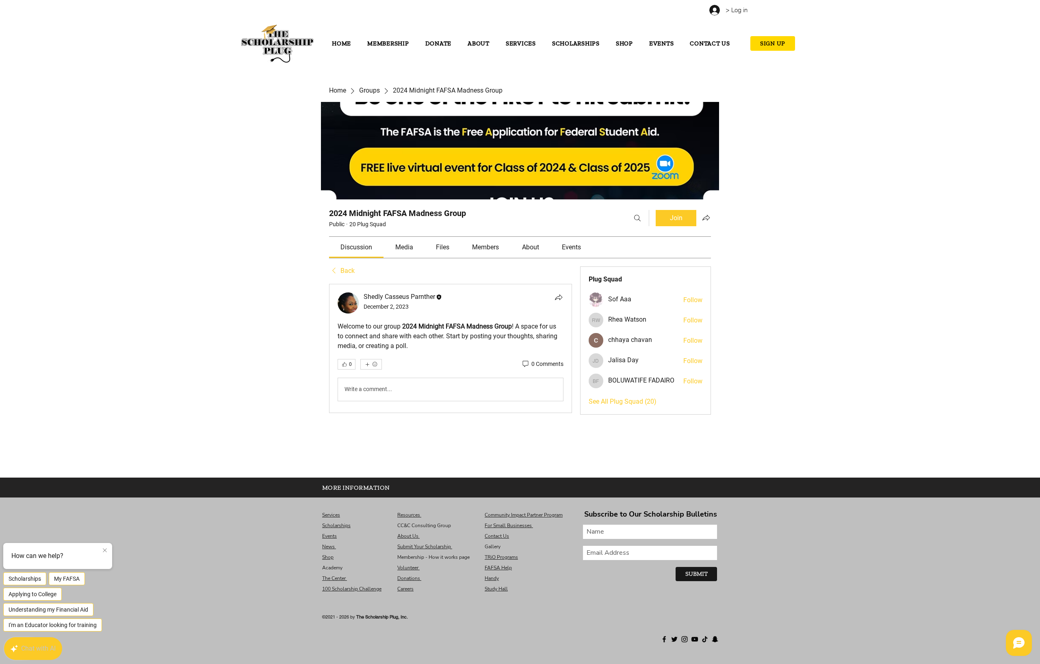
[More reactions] (371, 364)
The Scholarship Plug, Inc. (382, 617)
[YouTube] (695, 639)
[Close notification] (105, 550)
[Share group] (706, 218)
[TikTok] (317, 11)
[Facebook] (281, 11)
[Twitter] (290, 11)
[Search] (637, 218)
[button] (766, 8)
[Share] (558, 297)
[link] (356, 247)
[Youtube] (308, 11)
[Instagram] (299, 11)
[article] (450, 348)
